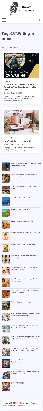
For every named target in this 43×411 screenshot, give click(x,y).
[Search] (39, 20)
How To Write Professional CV (17, 141)
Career (7, 81)
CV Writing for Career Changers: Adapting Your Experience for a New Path (20, 87)
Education (9, 138)
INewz (26, 7)
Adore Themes (16, 405)
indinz (8, 93)
